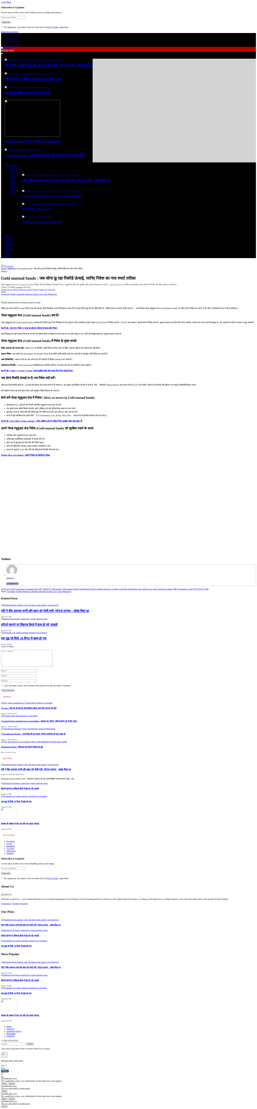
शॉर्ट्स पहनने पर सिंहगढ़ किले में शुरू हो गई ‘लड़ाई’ (33, 79)
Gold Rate (123, 589)
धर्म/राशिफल (9, 249)
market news (147, 589)
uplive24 (10, 578)
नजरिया (8, 257)
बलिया (12, 185)
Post (3, 1068)
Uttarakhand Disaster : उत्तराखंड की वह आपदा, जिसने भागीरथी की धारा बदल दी (33, 734)
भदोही (12, 190)
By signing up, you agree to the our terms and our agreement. (36, 27)
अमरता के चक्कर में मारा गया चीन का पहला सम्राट (33, 141)
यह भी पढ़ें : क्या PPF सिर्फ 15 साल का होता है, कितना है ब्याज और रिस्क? (29, 328)
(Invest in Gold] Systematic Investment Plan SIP (21, 589)
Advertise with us (13, 1031)
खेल (6, 252)
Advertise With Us (14, 41)
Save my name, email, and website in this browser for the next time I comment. (37, 685)
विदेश (7, 235)
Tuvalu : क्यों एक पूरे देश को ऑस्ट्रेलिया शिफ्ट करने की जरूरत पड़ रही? (29, 708)
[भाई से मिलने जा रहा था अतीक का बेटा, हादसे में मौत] (37, 217)
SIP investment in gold (182, 589)
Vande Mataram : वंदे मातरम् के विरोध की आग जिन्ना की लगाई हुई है (45, 155)
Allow (4, 1084)
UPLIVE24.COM (200, 589)
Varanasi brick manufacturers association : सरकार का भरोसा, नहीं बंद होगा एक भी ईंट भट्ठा (39, 721)
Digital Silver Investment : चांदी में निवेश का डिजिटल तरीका (25, 455)
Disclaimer (11, 1034)
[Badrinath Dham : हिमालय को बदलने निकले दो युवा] (34, 742)
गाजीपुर (13, 183)
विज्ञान (7, 247)
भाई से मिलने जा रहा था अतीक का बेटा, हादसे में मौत (41, 222)
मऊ (11, 180)
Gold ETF (46, 589)
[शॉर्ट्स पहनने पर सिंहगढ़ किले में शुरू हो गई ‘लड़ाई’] (28, 73)
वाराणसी (13, 168)
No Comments (17, 287)
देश (6, 163)
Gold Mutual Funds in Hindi (90, 589)
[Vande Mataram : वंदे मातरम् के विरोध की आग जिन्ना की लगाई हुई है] (22, 150)
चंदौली (12, 178)
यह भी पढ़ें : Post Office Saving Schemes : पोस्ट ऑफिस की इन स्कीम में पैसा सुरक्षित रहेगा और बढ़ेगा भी (41, 421)
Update (5, 1071)
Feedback (10, 1036)
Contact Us (11, 39)
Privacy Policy (53, 27)
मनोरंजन (8, 240)
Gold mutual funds (70, 589)
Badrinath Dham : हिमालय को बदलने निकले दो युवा (22, 747)
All (2, 1065)
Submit (30, 1044)
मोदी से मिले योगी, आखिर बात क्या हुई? (36, 209)
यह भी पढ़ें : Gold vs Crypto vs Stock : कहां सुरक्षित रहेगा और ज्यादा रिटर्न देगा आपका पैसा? (37, 371)
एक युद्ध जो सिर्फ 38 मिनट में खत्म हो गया (27, 93)
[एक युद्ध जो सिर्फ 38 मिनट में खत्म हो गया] (28, 87)
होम (6, 57)
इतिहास (8, 242)
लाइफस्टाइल (10, 245)
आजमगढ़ (13, 173)
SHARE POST (7, 50)
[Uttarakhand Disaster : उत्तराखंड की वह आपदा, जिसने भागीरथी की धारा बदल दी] (28, 729)
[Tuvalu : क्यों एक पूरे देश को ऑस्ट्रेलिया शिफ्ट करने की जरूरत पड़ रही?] (26, 703)
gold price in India (110, 589)
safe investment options (163, 589)
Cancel (11, 1084)
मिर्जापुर (13, 187)
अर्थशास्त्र (9, 237)
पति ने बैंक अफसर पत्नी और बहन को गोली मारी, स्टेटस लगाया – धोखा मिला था (49, 65)
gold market (56, 589)
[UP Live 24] (7, 48)
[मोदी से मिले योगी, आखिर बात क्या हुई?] (49, 204)
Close (4, 1091)
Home (9, 1026)
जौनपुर (12, 175)
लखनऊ (13, 171)
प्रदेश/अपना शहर (11, 166)
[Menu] (2, 53)
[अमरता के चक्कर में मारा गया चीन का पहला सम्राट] (32, 136)
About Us (10, 1029)
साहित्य (7, 254)
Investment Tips (134, 589)
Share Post (41, 261)
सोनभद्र (13, 192)
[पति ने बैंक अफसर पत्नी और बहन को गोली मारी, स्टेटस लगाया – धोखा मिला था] (33, 60)
